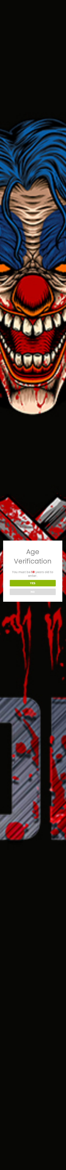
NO (33, 591)
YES (32, 583)
